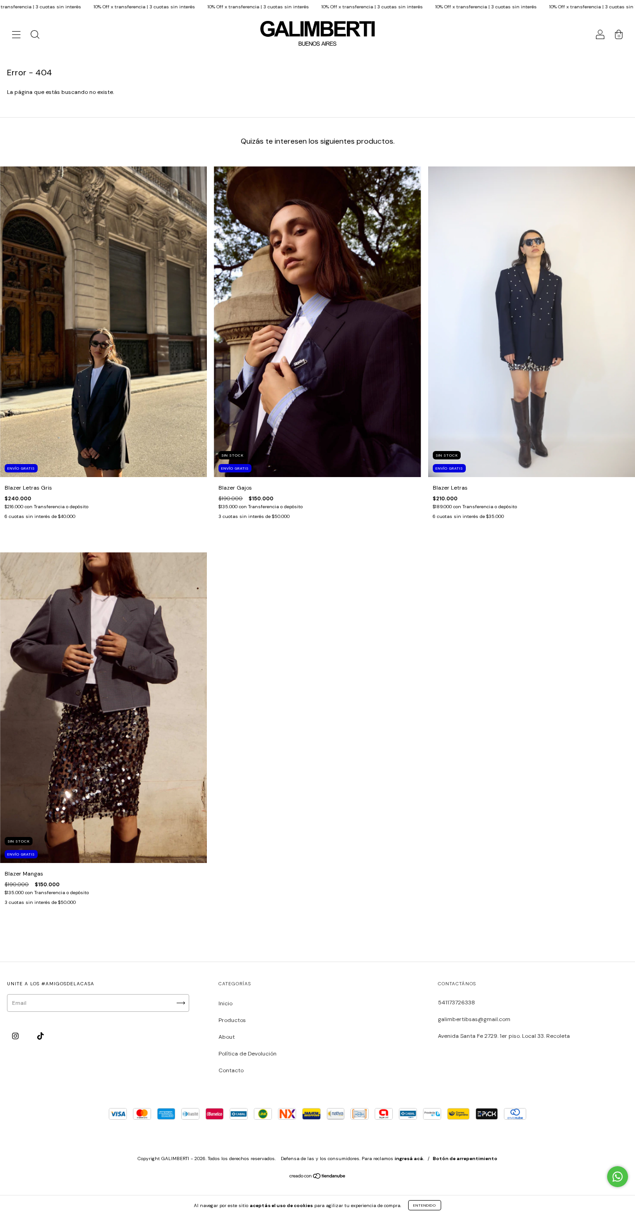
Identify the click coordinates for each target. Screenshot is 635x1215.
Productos (232, 1020)
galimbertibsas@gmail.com (474, 1019)
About (226, 1037)
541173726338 (456, 1002)
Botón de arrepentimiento (465, 1158)
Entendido (424, 1205)
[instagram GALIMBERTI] (16, 1036)
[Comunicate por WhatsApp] (617, 1176)
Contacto (231, 1070)
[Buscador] (35, 36)
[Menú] (16, 36)
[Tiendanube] (318, 1177)
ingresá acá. (409, 1158)
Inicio (225, 1003)
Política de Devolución (247, 1053)
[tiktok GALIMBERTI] (40, 1036)
